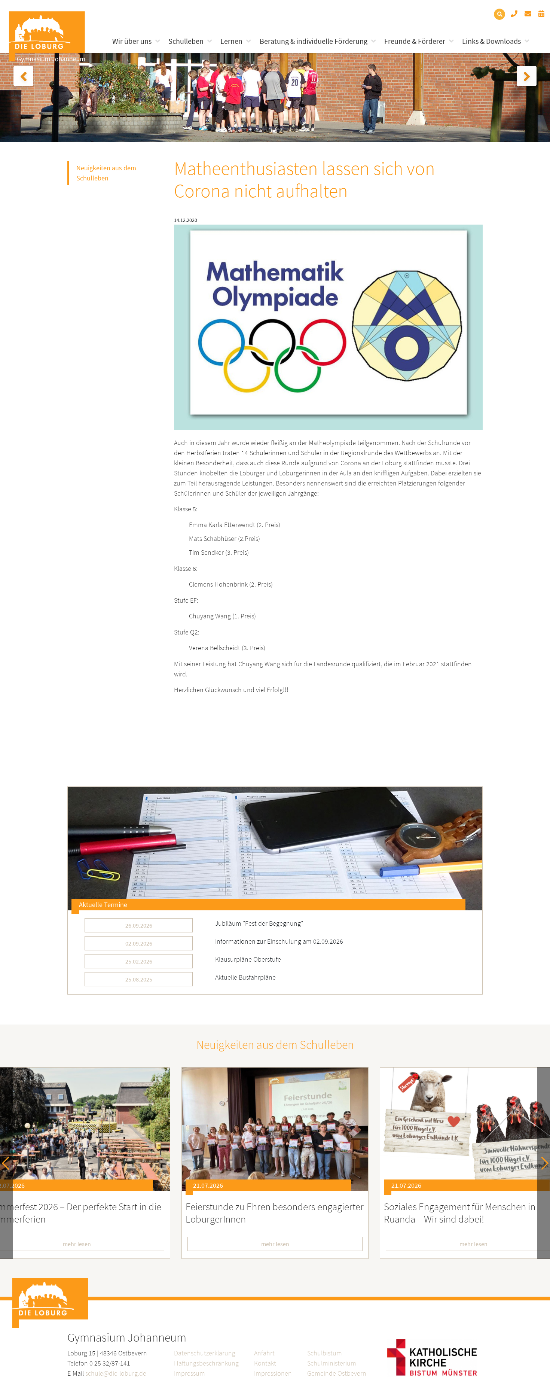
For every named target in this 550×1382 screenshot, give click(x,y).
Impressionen (273, 1373)
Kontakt (265, 1363)
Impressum (189, 1373)
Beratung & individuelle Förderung (313, 41)
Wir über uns (132, 41)
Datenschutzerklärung (204, 1353)
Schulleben (186, 41)
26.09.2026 (138, 925)
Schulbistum (324, 1353)
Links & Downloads (491, 41)
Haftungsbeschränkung (206, 1363)
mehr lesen (275, 1244)
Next (542, 1163)
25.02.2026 (138, 961)
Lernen (231, 41)
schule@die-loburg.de (115, 1373)
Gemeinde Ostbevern (336, 1373)
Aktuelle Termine (103, 904)
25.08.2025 (138, 979)
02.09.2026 (138, 943)
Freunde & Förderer (414, 41)
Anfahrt (264, 1353)
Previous (8, 1163)
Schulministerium (331, 1363)
